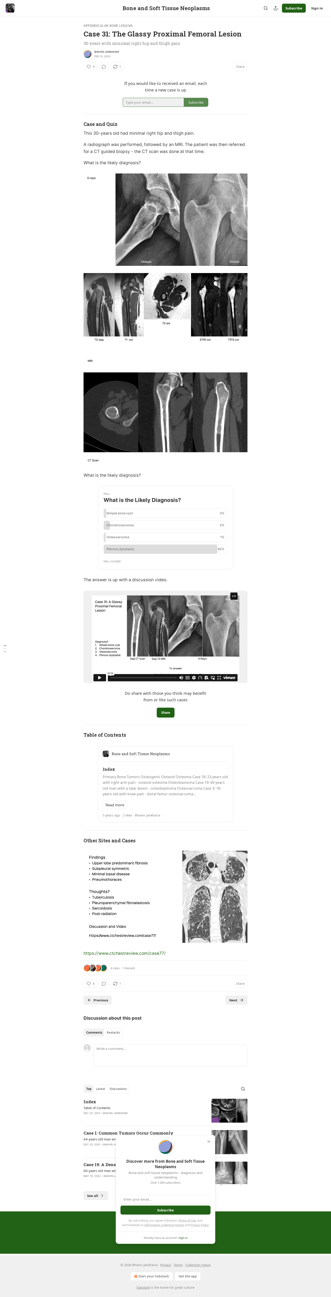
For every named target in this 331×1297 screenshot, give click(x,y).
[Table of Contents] (5, 648)
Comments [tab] (94, 1032)
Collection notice (198, 1265)
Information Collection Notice (164, 1225)
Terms (178, 1265)
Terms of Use (187, 1220)
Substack (143, 1287)
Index (90, 1101)
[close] (208, 1141)
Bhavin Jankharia (106, 51)
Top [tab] (88, 1089)
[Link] (77, 124)
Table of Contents (97, 1108)
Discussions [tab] (118, 1089)
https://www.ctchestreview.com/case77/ (125, 953)
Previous (100, 1000)
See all (92, 1195)
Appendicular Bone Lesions (108, 25)
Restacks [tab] (113, 1032)
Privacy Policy (199, 1225)
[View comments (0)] (103, 66)
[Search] (265, 8)
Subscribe (294, 8)
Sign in (317, 8)
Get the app (188, 1276)
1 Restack (128, 968)
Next (233, 1000)
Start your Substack (153, 1276)
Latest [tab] (100, 1089)
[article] (165, 1111)
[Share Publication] (275, 8)
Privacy (165, 1265)
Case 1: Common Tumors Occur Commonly (128, 1133)
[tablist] (103, 1032)
